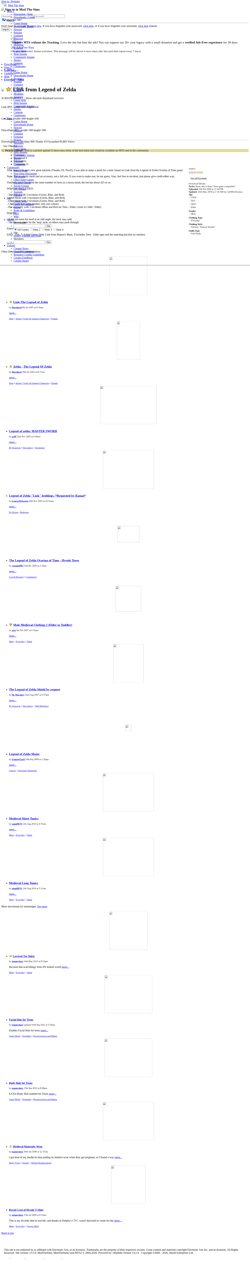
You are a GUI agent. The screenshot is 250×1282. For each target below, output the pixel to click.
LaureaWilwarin (20, 501)
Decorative (28, 447)
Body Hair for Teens (20, 1083)
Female (54, 318)
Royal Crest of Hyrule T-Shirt (26, 1209)
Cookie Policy (53, 1258)
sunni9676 (17, 824)
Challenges (20, 66)
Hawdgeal (17, 307)
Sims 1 (10, 11)
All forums (19, 176)
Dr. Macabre (18, 695)
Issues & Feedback (24, 204)
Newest (18, 29)
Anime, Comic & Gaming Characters (32, 318)
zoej (14, 630)
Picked (17, 41)
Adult (29, 641)
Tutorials (18, 47)
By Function (15, 447)
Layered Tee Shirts (24, 956)
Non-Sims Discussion (25, 173)
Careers (12, 770)
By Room (13, 512)
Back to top (7, 1233)
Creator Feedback (23, 257)
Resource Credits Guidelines (29, 254)
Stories (17, 60)
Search (10, 219)
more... (12, 313)
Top (6, 1258)
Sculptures (40, 447)
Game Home (20, 23)
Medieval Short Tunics (24, 818)
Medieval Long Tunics (23, 883)
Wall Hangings (42, 706)
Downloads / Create (24, 17)
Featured (18, 38)
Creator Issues (21, 260)
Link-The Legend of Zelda (30, 302)
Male (11, 641)
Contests (18, 63)
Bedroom (24, 512)
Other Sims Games (24, 179)
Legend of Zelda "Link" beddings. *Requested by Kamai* (47, 495)
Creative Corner (22, 182)
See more (42, 906)
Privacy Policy (34, 1258)
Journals (18, 192)
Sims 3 (10, 69)
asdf (14, 436)
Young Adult (33, 1226)
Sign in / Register (10, 1)
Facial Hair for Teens (21, 1019)
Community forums (24, 57)
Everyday (20, 641)
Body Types (14, 1163)
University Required (27, 770)
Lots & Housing (16, 577)
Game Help (20, 51)
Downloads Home (23, 26)
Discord (18, 195)
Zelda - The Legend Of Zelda (32, 366)
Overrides (26, 1036)
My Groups (20, 188)
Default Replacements (41, 1163)
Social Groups (21, 185)
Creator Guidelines (24, 251)
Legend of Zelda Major (24, 754)
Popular (18, 32)
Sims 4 (10, 118)
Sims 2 (10, 20)
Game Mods (14, 1036)
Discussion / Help (23, 14)
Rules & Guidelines (24, 210)
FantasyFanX (18, 759)
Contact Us (17, 1258)
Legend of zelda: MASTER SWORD (33, 431)
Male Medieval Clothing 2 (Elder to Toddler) (42, 625)
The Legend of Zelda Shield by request (34, 689)
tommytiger (17, 961)
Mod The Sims (16, 5)
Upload (11, 245)
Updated (18, 35)
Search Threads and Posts (27, 235)
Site (9, 198)
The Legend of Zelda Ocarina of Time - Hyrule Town (44, 560)
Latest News (20, 201)
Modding (18, 44)
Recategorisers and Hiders (45, 1036)
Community (13, 167)
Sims (11, 318)
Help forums (20, 54)
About (17, 207)
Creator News (21, 248)
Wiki (16, 216)
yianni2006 (17, 565)
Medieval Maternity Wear (28, 1146)
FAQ (16, 213)
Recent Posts (20, 170)
